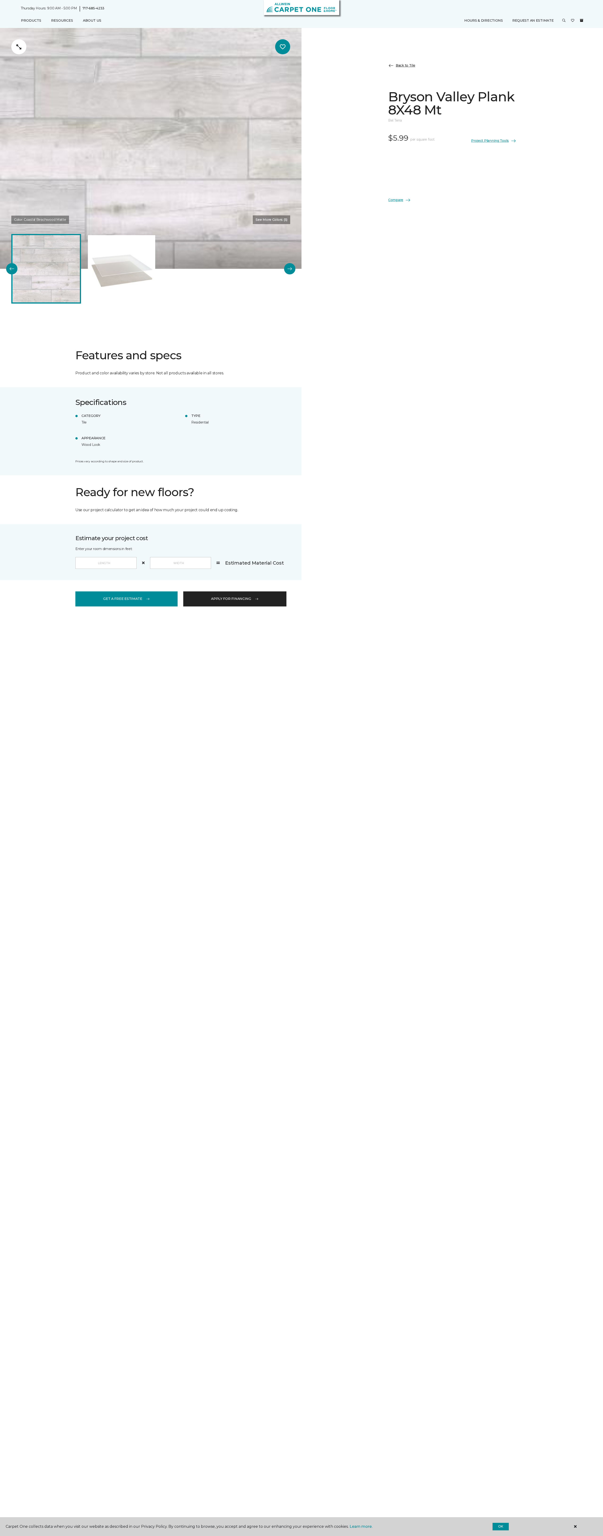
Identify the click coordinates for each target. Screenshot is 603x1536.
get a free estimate (122, 599)
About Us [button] (92, 20)
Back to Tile (405, 65)
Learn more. (361, 1526)
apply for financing (231, 599)
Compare (395, 200)
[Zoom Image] (18, 46)
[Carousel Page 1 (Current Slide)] (46, 269)
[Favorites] (572, 21)
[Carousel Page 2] (121, 269)
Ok (500, 1526)
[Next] (289, 268)
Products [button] (31, 20)
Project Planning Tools (490, 141)
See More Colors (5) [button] (271, 220)
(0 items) (581, 20)
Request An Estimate (533, 20)
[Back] (11, 268)
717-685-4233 (93, 8)
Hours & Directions (483, 20)
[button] (563, 21)
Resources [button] (62, 20)
